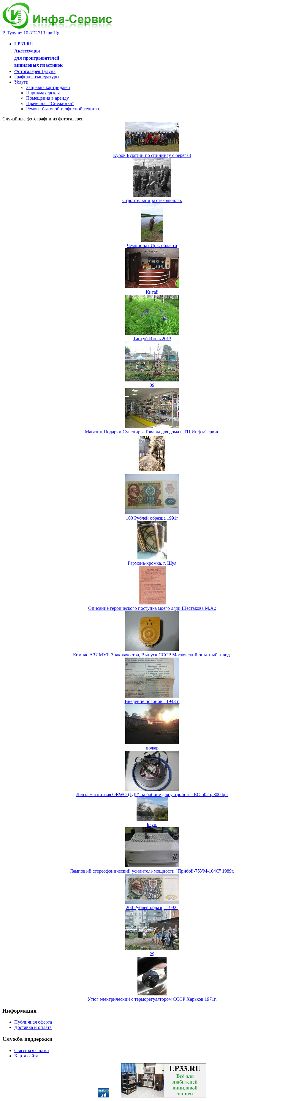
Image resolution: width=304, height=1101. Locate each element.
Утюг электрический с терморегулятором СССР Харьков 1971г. (152, 999)
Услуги (21, 82)
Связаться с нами (31, 1050)
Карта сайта (26, 1055)
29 (152, 954)
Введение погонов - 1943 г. (152, 701)
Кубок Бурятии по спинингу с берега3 (152, 155)
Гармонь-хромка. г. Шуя (152, 563)
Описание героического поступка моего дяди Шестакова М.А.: (152, 608)
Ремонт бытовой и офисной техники (63, 108)
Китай (152, 292)
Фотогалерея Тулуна (35, 71)
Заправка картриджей (48, 87)
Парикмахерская (43, 92)
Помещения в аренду (47, 98)
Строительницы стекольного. (152, 200)
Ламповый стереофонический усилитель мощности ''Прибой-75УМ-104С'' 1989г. (152, 871)
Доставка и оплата (33, 1027)
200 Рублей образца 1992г (152, 907)
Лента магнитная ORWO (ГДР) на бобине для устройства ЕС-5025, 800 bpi (152, 794)
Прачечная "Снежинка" (50, 103)
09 (152, 385)
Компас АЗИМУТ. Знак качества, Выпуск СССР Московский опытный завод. (152, 654)
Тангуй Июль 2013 (152, 338)
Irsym (152, 824)
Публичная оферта (33, 1021)
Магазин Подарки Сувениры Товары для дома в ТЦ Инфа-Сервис (152, 431)
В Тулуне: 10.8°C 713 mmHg (30, 32)
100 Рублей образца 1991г (152, 518)
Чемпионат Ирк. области (152, 245)
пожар (152, 747)
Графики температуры (36, 76)
